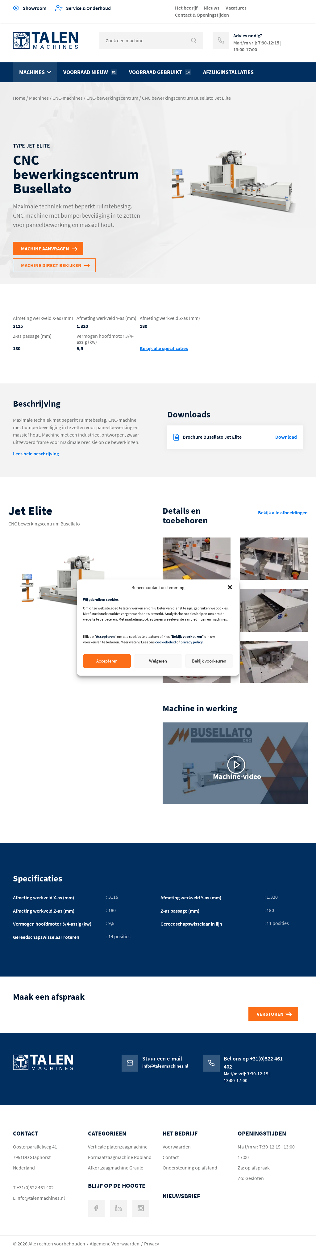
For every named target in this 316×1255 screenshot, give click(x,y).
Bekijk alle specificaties (164, 348)
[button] (230, 587)
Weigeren (158, 661)
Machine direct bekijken (51, 265)
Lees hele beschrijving (36, 453)
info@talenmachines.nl (40, 1198)
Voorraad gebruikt (159, 72)
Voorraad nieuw (89, 72)
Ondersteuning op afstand (190, 1168)
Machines (32, 72)
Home (19, 98)
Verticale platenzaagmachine (118, 1147)
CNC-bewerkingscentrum (112, 98)
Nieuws (211, 8)
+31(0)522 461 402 (35, 1187)
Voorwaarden (177, 1147)
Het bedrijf (186, 8)
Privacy (151, 1243)
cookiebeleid (165, 642)
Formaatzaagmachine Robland (120, 1157)
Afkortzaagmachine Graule (115, 1168)
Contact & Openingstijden (202, 15)
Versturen (270, 1014)
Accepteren (107, 661)
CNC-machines (67, 98)
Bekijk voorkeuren (209, 661)
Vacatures (236, 8)
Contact (171, 1157)
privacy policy (192, 642)
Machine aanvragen (45, 248)
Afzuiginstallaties (228, 72)
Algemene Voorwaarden (114, 1243)
